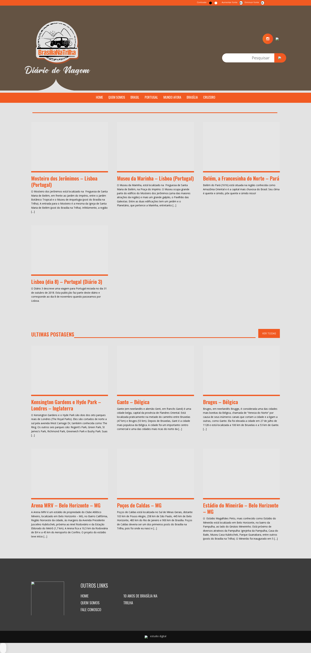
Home (99, 97)
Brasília (192, 97)
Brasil (134, 97)
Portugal (151, 97)
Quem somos (116, 97)
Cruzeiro (209, 97)
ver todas (269, 333)
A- (263, 2)
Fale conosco (91, 609)
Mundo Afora (172, 97)
